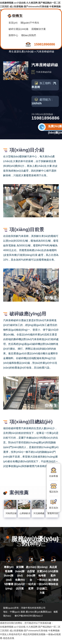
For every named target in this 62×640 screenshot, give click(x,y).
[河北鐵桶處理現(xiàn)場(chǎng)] (38, 504)
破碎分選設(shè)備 (18, 29)
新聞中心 (13, 35)
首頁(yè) (13, 22)
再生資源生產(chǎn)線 (21, 51)
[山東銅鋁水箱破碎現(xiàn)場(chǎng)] (24, 504)
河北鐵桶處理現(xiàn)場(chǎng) (38, 513)
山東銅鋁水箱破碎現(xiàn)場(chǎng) (24, 513)
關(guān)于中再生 (30, 22)
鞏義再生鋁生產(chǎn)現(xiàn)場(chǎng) (52, 513)
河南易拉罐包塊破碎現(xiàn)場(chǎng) (10, 513)
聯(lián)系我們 (28, 35)
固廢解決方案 (38, 29)
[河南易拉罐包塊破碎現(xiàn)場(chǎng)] (10, 504)
